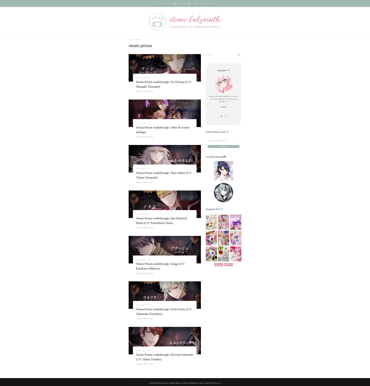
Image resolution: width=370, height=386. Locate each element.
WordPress (214, 383)
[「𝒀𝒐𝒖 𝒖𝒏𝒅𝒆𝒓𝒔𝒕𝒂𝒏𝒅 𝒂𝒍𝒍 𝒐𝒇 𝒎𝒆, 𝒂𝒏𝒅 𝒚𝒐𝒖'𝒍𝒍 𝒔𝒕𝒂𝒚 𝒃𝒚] (223, 222)
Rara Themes (199, 383)
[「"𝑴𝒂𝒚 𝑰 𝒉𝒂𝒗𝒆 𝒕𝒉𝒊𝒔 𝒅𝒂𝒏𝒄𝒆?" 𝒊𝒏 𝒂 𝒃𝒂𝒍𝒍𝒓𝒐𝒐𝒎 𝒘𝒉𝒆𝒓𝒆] (235, 238)
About (173, 3)
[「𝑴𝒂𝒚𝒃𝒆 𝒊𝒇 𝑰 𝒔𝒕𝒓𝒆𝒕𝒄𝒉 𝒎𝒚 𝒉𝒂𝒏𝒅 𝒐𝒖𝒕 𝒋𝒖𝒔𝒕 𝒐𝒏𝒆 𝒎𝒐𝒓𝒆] (211, 238)
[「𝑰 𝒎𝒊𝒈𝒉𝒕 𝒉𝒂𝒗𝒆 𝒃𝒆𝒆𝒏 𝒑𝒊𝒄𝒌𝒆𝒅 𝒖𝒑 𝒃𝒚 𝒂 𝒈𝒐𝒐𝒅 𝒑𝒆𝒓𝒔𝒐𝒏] (235, 222)
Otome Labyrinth (164, 383)
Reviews (204, 3)
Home (165, 3)
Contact (212, 3)
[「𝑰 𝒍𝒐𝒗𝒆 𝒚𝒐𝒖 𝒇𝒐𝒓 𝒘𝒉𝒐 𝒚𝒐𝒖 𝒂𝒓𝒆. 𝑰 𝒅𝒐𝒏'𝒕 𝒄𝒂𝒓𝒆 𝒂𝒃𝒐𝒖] (223, 238)
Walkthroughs (184, 3)
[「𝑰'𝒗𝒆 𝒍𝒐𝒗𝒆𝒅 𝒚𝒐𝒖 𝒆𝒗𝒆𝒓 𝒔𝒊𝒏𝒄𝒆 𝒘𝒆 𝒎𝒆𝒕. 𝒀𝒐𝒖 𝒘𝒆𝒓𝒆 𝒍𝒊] (211, 253)
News (195, 3)
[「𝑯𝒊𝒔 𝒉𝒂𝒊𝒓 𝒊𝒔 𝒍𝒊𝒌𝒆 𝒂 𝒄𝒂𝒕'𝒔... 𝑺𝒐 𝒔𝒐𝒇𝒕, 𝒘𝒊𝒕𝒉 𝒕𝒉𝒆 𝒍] (223, 253)
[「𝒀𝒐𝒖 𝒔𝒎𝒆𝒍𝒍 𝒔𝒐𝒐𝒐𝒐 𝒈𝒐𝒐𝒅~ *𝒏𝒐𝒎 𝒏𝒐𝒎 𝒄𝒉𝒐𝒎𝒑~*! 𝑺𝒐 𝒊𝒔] (211, 222)
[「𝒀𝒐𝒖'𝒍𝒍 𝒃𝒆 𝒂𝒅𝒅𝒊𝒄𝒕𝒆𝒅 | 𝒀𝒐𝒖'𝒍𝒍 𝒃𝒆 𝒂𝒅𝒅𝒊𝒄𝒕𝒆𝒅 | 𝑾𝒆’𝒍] (235, 253)
